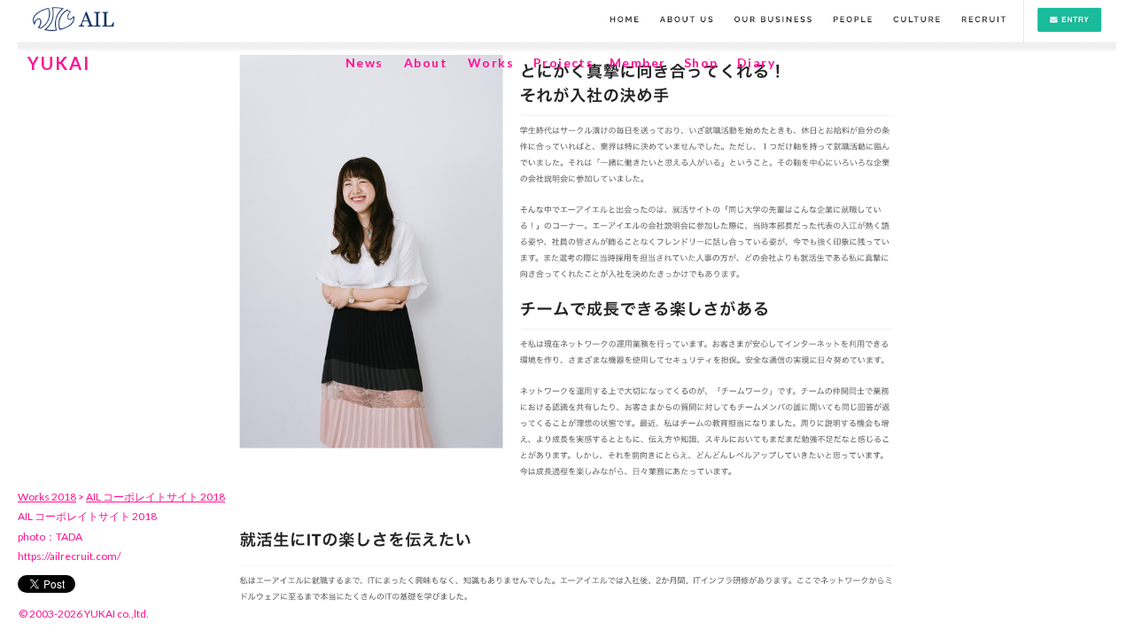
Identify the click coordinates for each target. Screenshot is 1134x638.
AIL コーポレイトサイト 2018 (155, 496)
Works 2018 (47, 496)
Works (491, 62)
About (425, 62)
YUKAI (58, 63)
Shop (701, 62)
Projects (563, 62)
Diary (756, 62)
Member (637, 62)
